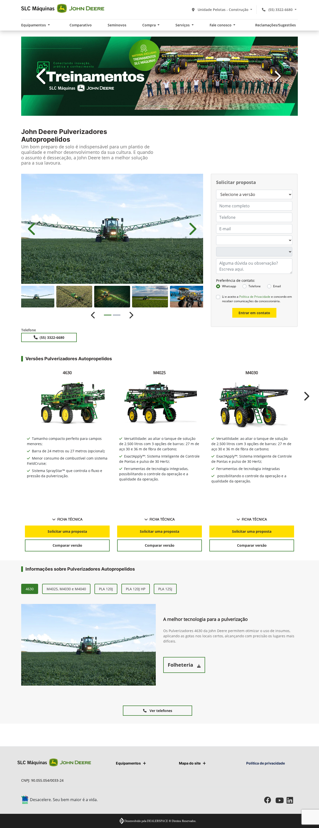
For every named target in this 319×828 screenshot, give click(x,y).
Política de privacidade (265, 763)
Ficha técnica (69, 519)
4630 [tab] (30, 589)
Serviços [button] (183, 25)
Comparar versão (67, 545)
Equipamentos (128, 763)
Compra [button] (149, 25)
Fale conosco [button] (221, 25)
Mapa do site (190, 763)
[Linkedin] (292, 800)
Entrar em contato (254, 312)
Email (277, 286)
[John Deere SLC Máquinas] (62, 8)
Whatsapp (229, 286)
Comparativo (81, 25)
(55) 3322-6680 (280, 9)
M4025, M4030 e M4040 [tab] (66, 589)
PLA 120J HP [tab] (135, 589)
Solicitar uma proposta (67, 531)
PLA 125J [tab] (165, 589)
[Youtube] (281, 800)
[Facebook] (269, 800)
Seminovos (117, 25)
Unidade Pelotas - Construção (223, 9)
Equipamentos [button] (34, 25)
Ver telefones (160, 710)
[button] (42, 76)
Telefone (254, 286)
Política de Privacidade (254, 297)
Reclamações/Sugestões (275, 25)
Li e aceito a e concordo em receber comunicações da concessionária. (257, 299)
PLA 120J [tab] (106, 589)
